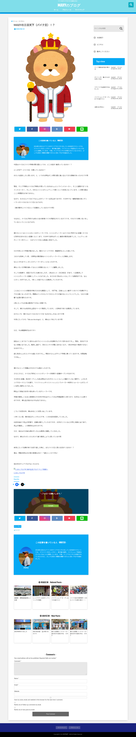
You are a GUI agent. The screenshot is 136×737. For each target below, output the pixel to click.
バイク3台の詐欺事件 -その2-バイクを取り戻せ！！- (78, 599)
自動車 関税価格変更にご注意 (22, 599)
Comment (17, 661)
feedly (52, 505)
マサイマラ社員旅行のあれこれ (102, 88)
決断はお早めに (99, 107)
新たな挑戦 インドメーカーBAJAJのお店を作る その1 (78, 633)
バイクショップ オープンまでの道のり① (60, 599)
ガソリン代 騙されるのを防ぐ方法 (102, 78)
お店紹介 (100, 38)
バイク (17, 530)
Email (16, 685)
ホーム (56, 10)
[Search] (121, 28)
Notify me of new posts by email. (24, 709)
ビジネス (17, 526)
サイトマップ (79, 10)
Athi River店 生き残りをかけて (41, 632)
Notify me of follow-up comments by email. (27, 705)
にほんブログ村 (19, 473)
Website (16, 691)
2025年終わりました (20, 631)
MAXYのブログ (69, 5)
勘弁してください (103, 51)
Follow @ (51, 499)
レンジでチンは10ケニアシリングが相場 (41, 599)
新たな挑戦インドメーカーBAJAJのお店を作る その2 (60, 633)
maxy (23, 157)
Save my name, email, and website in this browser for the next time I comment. (38, 700)
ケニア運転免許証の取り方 (102, 68)
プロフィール (66, 10)
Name (16, 678)
